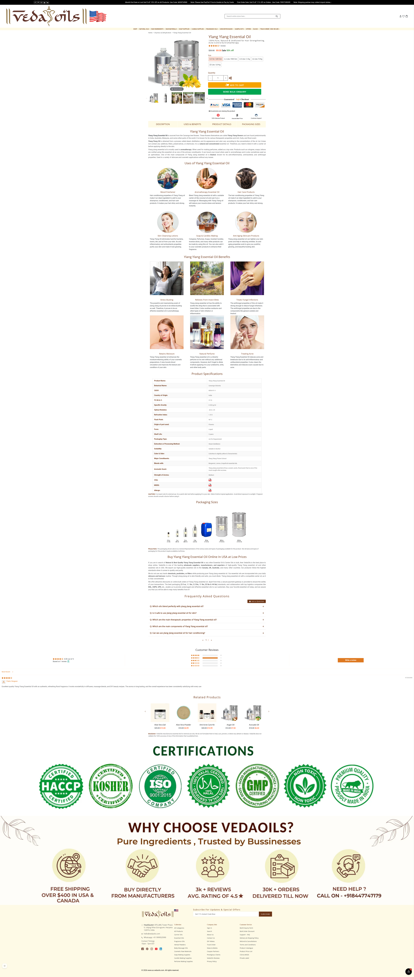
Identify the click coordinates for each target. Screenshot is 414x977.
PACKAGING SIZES (251, 124)
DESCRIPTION (163, 124)
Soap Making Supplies (182, 955)
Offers (249, 29)
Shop (136, 29)
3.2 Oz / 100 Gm (215, 59)
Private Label (244, 958)
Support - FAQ (245, 935)
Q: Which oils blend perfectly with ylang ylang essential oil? (177, 606)
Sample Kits (240, 29)
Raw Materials (172, 29)
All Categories (179, 928)
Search (209, 931)
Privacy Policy (212, 961)
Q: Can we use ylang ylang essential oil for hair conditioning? (177, 633)
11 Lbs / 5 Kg (257, 59)
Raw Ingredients (158, 29)
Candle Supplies (199, 29)
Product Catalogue (246, 948)
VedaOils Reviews (213, 958)
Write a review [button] (350, 660)
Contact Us (211, 938)
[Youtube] (44, 2)
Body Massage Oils (181, 948)
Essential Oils (179, 938)
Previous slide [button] (147, 98)
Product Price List (246, 951)
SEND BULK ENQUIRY (234, 91)
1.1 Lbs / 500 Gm (230, 59)
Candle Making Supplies (183, 958)
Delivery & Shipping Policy (249, 938)
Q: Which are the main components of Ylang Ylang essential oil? (179, 626)
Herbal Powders (180, 945)
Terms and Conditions (248, 945)
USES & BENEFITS (192, 124)
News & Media (212, 948)
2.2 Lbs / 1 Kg (244, 59)
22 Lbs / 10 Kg (214, 65)
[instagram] (41, 2)
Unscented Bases (227, 29)
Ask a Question (257, 601)
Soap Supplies (185, 29)
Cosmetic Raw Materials (182, 951)
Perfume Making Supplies (183, 961)
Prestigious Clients (213, 955)
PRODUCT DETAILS (221, 124)
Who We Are (275, 29)
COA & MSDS (244, 955)
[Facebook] (35, 2)
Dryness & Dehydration (162, 33)
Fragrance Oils (212, 29)
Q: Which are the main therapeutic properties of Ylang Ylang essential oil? (183, 619)
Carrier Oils (178, 935)
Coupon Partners (213, 951)
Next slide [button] (207, 98)
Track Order (264, 29)
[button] (214, 46)
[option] (154, 98)
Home (150, 33)
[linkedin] (47, 2)
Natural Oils (145, 29)
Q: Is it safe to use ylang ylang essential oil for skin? (173, 613)
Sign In (209, 928)
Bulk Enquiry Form (246, 928)
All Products (178, 931)
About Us (210, 935)
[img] (7, 678)
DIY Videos (211, 941)
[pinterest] (38, 2)
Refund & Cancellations (248, 941)
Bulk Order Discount (247, 931)
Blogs (256, 29)
